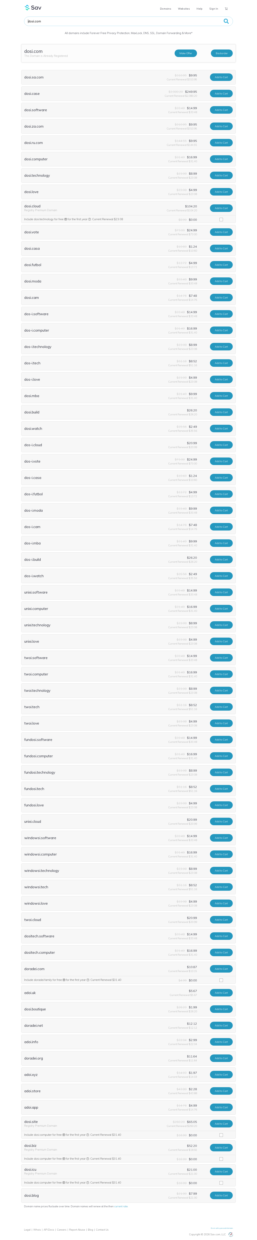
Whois (37, 1229)
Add (221, 77)
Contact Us (102, 1229)
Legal (27, 1229)
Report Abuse (77, 1229)
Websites (184, 8)
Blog (90, 1229)
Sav (33, 7)
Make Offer (185, 53)
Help (200, 8)
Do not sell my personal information (222, 1228)
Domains (165, 8)
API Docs (49, 1229)
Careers (61, 1229)
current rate (121, 1206)
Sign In (213, 8)
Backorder (222, 53)
